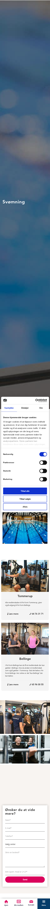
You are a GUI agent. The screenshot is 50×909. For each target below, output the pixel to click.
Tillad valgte (25, 499)
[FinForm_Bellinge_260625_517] (25, 639)
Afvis (25, 507)
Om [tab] (41, 408)
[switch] (43, 462)
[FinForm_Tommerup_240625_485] (25, 576)
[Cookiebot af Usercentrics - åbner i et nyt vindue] (35, 400)
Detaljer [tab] (25, 408)
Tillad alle (25, 491)
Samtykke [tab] (9, 408)
